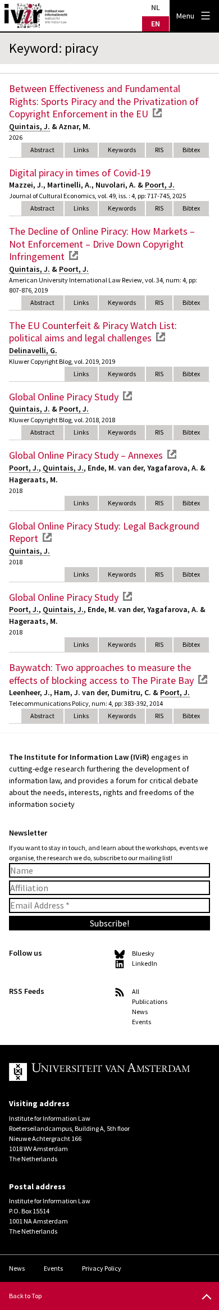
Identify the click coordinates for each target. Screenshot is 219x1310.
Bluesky (143, 953)
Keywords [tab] (122, 149)
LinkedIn (144, 963)
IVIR (35, 15)
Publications (149, 1001)
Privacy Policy (101, 1268)
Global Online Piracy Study (63, 396)
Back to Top (25, 1295)
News (140, 1011)
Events (141, 1021)
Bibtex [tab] (191, 149)
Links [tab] (81, 149)
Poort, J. (160, 185)
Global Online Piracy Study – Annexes (86, 455)
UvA (100, 1072)
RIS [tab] (159, 149)
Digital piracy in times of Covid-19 (79, 172)
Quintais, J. (29, 126)
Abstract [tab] (42, 149)
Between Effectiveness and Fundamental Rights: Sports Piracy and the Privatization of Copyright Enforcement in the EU (104, 101)
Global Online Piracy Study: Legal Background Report (104, 532)
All (135, 991)
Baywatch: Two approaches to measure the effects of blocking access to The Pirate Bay (101, 674)
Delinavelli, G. (33, 350)
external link (157, 112)
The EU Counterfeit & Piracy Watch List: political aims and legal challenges (93, 332)
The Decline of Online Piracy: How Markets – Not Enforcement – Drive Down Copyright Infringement (102, 244)
